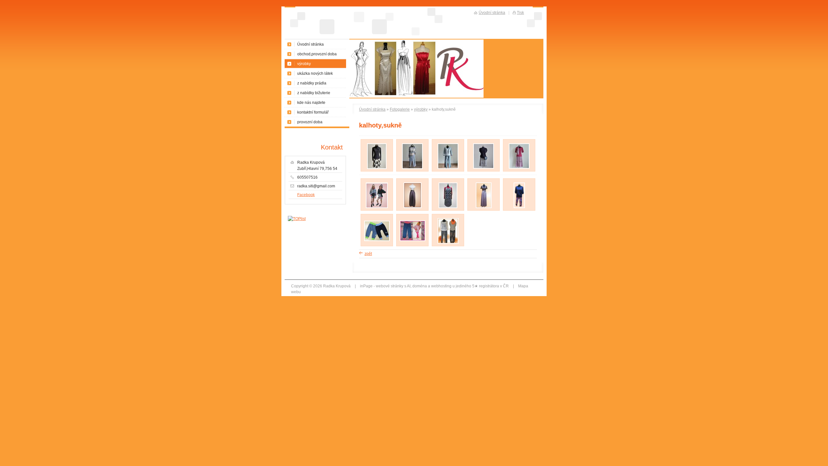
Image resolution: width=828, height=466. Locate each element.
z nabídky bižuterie (313, 93)
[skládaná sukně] (484, 207)
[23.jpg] (448, 242)
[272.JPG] (377, 207)
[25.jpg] (412, 240)
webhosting (441, 286)
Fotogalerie (400, 109)
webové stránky (389, 286)
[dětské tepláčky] (377, 240)
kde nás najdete (311, 102)
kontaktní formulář (313, 112)
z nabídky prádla (311, 83)
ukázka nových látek (315, 73)
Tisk (520, 12)
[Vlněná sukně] (377, 167)
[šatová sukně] (448, 207)
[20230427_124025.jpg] (519, 167)
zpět (368, 253)
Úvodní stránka (372, 109)
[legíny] (519, 207)
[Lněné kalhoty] (448, 167)
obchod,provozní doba (317, 54)
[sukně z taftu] (412, 207)
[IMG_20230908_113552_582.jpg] (412, 167)
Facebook (306, 195)
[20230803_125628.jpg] (483, 167)
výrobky (421, 109)
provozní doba (309, 122)
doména (419, 286)
